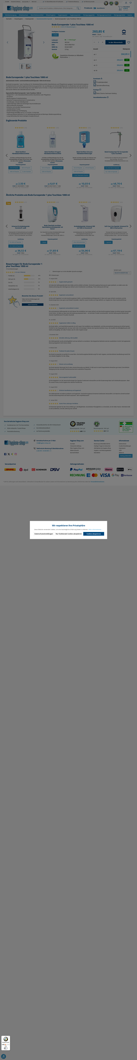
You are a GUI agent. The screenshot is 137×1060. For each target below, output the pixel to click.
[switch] (6, 1048)
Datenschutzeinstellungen (43, 534)
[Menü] (9, 1037)
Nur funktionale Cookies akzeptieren (69, 534)
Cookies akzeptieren (94, 534)
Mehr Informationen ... (96, 529)
